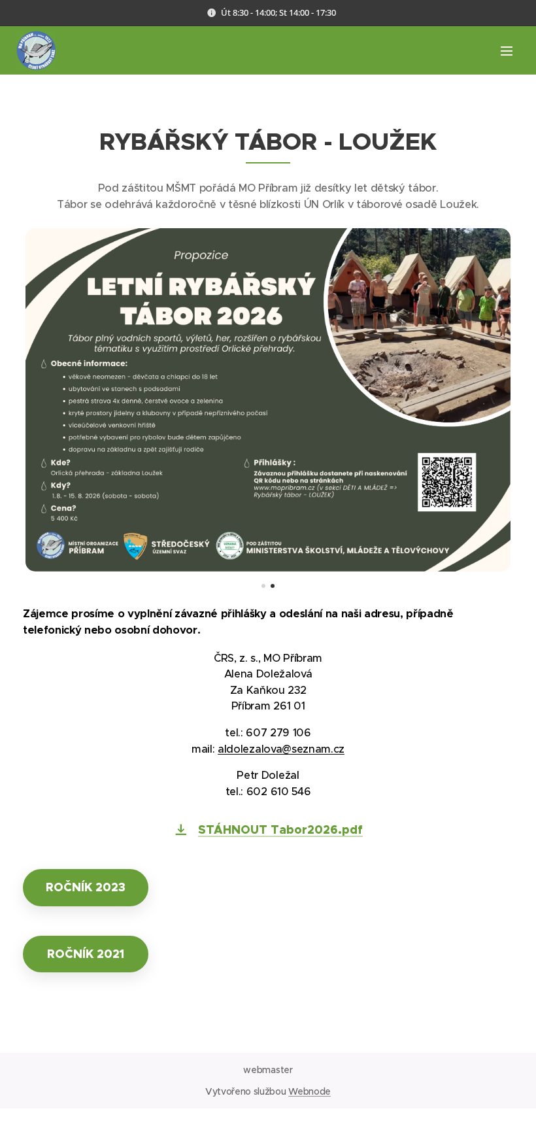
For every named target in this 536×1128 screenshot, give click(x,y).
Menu (507, 50)
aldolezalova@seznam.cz (281, 749)
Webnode (309, 1091)
